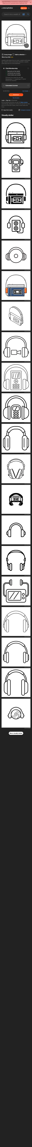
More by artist (7, 57)
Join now (23, 8)
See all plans (16, 97)
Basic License (24, 102)
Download (16, 94)
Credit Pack (18, 79)
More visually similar (16, 733)
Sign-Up (8, 100)
